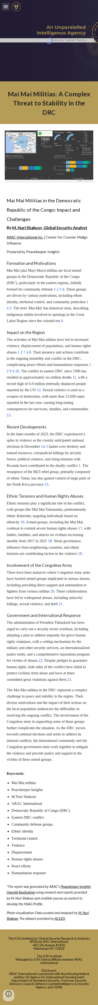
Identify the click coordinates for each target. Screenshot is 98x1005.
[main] (49, 102)
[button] (5, 6)
